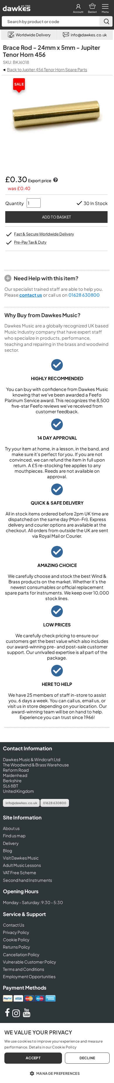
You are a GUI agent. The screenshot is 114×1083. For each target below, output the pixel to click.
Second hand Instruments (27, 880)
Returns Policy (16, 946)
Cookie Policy (16, 939)
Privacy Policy (16, 932)
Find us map (14, 835)
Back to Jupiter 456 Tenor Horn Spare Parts (47, 69)
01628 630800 (84, 295)
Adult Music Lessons (22, 865)
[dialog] (57, 1053)
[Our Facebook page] (7, 1015)
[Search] (105, 21)
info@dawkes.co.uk (21, 803)
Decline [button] (87, 1058)
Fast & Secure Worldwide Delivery (44, 234)
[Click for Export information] (55, 180)
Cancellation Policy (21, 954)
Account (78, 11)
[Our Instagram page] (17, 1015)
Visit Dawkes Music (21, 857)
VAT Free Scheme (19, 872)
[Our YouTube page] (26, 1015)
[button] (57, 1073)
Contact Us (13, 924)
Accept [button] (33, 1058)
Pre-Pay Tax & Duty (30, 242)
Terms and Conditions (23, 969)
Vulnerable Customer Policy (29, 961)
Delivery (11, 843)
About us (11, 828)
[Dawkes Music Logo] (15, 6)
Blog (7, 850)
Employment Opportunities (29, 976)
